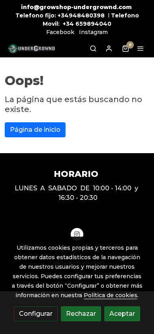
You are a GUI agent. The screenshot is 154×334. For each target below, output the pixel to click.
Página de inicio (35, 129)
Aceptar (122, 313)
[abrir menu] (140, 48)
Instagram (93, 32)
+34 (68, 23)
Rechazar (81, 313)
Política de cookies (110, 295)
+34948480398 (81, 15)
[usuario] (109, 48)
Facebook (60, 32)
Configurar (36, 313)
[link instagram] (77, 234)
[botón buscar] (93, 48)
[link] (31, 48)
